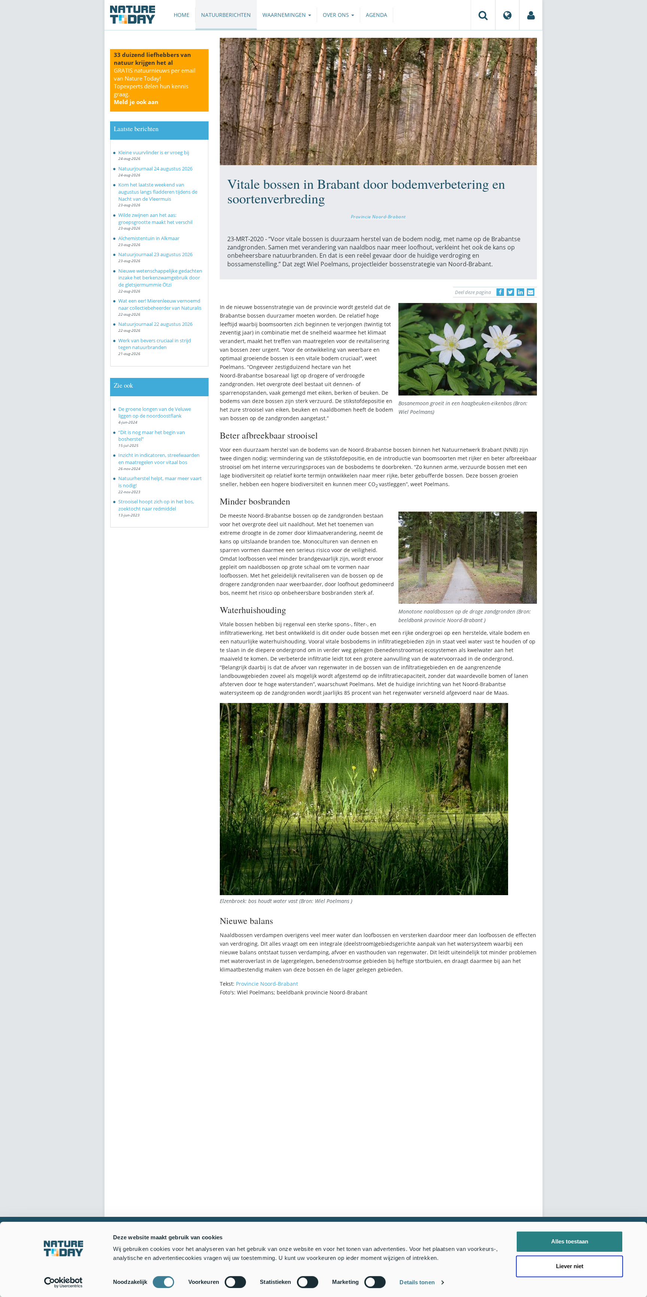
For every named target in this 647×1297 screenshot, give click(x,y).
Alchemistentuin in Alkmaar (148, 238)
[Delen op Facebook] (500, 292)
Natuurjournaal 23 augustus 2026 (155, 254)
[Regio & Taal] (507, 15)
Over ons (336, 14)
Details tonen (417, 1282)
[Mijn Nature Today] (531, 15)
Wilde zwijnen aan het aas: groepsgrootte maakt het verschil (155, 218)
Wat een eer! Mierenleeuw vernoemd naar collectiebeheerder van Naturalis (159, 304)
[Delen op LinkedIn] (520, 292)
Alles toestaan (569, 1241)
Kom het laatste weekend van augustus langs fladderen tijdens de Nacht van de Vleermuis (157, 191)
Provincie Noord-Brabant (378, 216)
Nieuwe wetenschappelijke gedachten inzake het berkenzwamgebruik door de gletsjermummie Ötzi (160, 277)
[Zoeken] (483, 15)
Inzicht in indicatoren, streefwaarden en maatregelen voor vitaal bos (159, 459)
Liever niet (569, 1266)
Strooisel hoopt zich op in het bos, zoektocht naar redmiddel (156, 505)
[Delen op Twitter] (510, 292)
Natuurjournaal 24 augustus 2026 (155, 168)
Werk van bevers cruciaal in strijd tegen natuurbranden (154, 344)
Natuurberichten (226, 14)
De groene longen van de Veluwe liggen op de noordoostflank (154, 412)
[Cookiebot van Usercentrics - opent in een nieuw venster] (63, 1282)
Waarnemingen (284, 14)
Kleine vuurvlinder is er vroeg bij (153, 152)
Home (181, 14)
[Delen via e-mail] (530, 292)
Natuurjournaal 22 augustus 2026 (155, 324)
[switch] (235, 1282)
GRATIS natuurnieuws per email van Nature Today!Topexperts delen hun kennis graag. (154, 86)
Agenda (376, 14)
